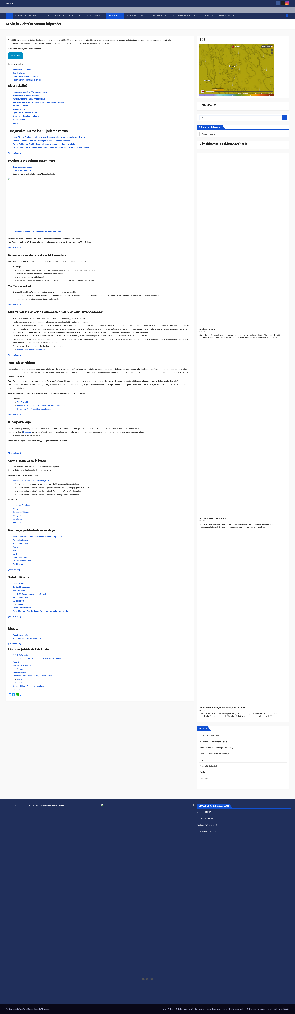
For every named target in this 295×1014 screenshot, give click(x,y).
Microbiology (18, 519)
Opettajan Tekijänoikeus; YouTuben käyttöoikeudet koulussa (41, 406)
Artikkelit (171, 1009)
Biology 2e (17, 516)
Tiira (201, 760)
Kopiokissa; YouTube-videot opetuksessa (34, 409)
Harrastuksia (94, 16)
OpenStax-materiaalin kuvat (25, 113)
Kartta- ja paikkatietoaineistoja (26, 116)
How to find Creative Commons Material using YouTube (37, 231)
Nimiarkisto (17, 683)
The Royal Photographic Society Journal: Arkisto (32, 676)
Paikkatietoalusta (20, 543)
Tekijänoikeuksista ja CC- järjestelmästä (30, 92)
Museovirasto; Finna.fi (22, 665)
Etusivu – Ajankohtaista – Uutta (32, 16)
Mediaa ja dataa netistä (67, 16)
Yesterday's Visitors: (205, 825)
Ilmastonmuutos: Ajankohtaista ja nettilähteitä (223, 708)
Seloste (20, 669)
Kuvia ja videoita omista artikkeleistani (29, 99)
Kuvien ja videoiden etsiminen (26, 95)
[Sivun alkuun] (14, 153)
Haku (19, 679)
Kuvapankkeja (19, 109)
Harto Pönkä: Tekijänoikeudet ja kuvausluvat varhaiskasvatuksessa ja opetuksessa (49, 137)
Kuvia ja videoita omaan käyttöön (278, 1009)
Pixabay (202, 772)
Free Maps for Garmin (22, 561)
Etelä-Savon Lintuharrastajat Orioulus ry (216, 748)
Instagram (203, 778)
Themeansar (45, 1009)
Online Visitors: (203, 812)
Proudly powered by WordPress (16, 1009)
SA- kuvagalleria (19, 672)
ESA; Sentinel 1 (19, 590)
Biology (16, 509)
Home (164, 1009)
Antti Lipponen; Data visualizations (27, 638)
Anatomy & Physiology (22, 505)
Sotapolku (17, 690)
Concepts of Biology (21, 512)
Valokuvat (114, 16)
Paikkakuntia (160, 16)
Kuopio (224, 1009)
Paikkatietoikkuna (20, 540)
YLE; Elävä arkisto (20, 635)
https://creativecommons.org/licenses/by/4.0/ (31, 481)
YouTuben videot (20, 106)
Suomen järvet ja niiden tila (213, 518)
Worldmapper (19, 564)
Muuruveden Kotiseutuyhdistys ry (213, 742)
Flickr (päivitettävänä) (208, 766)
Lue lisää (275, 338)
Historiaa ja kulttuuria (186, 16)
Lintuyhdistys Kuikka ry (209, 736)
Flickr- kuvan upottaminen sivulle (27, 80)
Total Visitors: (203, 832)
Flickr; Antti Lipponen (22, 608)
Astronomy (17, 522)
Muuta (15, 123)
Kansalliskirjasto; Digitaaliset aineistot (28, 686)
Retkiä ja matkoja (136, 16)
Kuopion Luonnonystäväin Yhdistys (214, 754)
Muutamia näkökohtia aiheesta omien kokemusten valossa (38, 102)
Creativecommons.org (22, 167)
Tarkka (20, 604)
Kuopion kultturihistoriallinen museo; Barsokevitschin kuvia (37, 659)
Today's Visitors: (204, 818)
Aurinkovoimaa (207, 329)
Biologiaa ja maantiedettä (220, 16)
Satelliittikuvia (19, 120)
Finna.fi (16, 662)
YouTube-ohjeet (24, 402)
